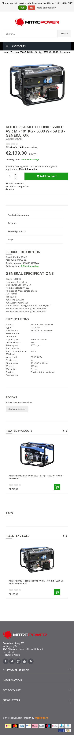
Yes (22, 7)
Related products (17, 231)
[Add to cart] (57, 487)
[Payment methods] (8, 726)
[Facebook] (6, 661)
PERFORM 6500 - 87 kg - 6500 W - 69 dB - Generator (36, 476)
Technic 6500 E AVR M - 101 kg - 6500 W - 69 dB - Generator (41, 52)
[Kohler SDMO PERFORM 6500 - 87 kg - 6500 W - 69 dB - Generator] (37, 454)
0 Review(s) (11, 147)
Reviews (12, 223)
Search (64, 33)
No (31, 7)
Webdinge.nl (41, 717)
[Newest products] (31, 661)
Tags (10, 239)
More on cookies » (47, 7)
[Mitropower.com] (37, 22)
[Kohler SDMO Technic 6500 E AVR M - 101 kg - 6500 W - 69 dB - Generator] (37, 560)
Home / (6, 52)
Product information (18, 215)
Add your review (28, 147)
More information (28, 169)
